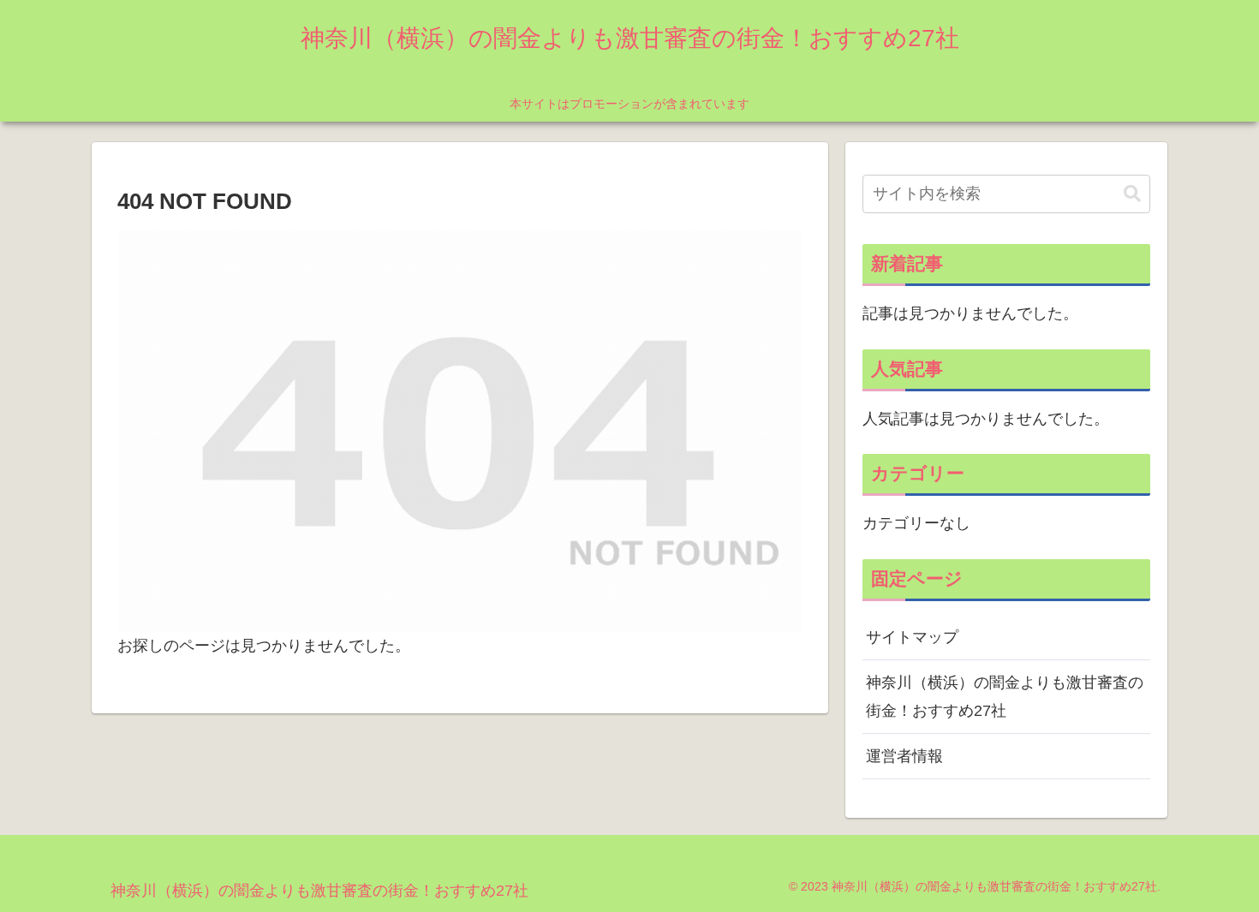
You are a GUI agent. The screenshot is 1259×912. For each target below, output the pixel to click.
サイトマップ (912, 637)
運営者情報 (904, 756)
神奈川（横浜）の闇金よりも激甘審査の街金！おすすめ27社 (1004, 696)
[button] (1132, 194)
